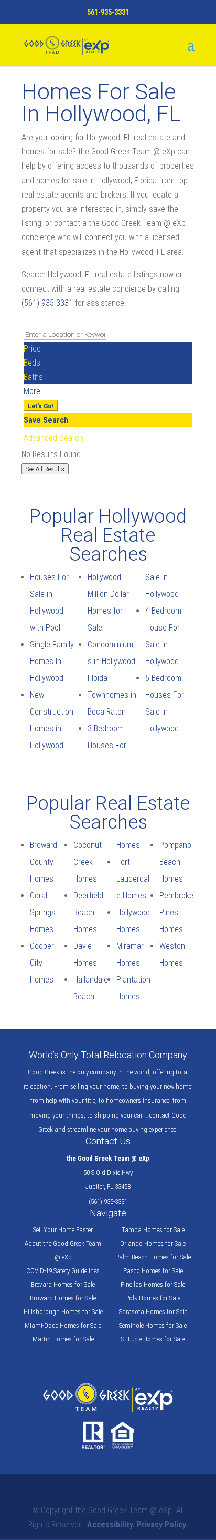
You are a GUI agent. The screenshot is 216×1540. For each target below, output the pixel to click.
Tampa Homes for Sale (153, 1230)
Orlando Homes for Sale (153, 1243)
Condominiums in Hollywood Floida (111, 661)
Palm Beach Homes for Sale (153, 1257)
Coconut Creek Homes (87, 862)
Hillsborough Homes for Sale (63, 1312)
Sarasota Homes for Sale (153, 1312)
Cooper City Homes (42, 963)
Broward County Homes (43, 862)
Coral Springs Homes (43, 912)
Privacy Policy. (162, 1524)
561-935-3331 (108, 12)
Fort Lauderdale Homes (132, 879)
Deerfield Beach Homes (88, 912)
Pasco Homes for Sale (153, 1271)
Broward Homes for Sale (63, 1298)
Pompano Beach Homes (175, 862)
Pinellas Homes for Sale (153, 1284)
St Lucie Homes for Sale (153, 1339)
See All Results (45, 469)
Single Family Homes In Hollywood (52, 661)
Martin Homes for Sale (63, 1339)
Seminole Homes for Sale (153, 1325)
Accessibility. (111, 1524)
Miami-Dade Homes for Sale (63, 1325)
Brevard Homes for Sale (63, 1284)
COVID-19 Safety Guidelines (63, 1271)
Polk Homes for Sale (152, 1298)
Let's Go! (40, 406)
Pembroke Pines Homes (176, 912)
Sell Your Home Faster (63, 1230)
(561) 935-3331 (47, 303)
